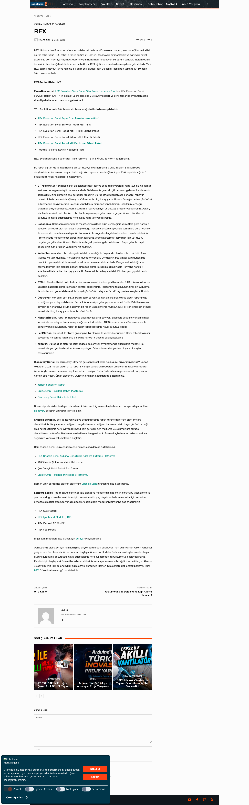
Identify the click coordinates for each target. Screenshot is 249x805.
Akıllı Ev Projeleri (132, 676)
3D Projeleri (53, 679)
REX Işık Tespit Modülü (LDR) (54, 517)
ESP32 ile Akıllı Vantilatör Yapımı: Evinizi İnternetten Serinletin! (132, 683)
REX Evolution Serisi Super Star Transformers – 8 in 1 (86, 91)
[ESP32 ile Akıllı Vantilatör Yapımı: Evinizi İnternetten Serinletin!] (132, 667)
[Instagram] (205, 800)
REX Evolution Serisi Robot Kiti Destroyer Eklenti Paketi (70, 143)
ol (75, 397)
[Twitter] (212, 800)
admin (46, 40)
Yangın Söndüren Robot (51, 384)
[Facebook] (62, 619)
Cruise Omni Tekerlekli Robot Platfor (58, 391)
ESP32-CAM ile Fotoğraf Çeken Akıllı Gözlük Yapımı (53, 685)
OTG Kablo (40, 591)
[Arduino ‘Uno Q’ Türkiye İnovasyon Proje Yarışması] (93, 667)
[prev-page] (36, 696)
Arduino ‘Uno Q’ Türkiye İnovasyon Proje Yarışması (93, 685)
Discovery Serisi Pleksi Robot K (56, 397)
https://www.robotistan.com (73, 614)
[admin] (36, 40)
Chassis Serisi (90, 483)
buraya (80, 538)
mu (81, 391)
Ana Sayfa (38, 15)
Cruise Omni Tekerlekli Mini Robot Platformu (63, 474)
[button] (209, 4)
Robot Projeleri (54, 24)
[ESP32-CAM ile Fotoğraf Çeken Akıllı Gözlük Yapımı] (53, 667)
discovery (39, 410)
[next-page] (41, 696)
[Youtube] (190, 800)
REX (36, 570)
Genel (48, 15)
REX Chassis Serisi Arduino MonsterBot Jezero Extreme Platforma (76, 456)
